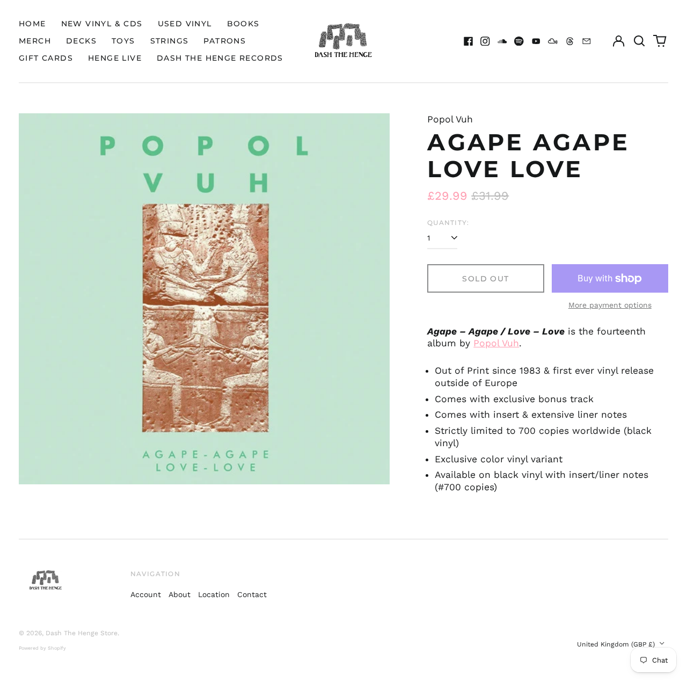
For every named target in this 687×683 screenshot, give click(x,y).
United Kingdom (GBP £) (617, 644)
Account (145, 594)
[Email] (586, 41)
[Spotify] (519, 41)
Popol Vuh (496, 343)
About (180, 594)
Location (214, 594)
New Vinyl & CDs (102, 23)
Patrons (224, 41)
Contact (252, 594)
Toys (123, 41)
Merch (35, 41)
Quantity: (448, 223)
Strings (169, 41)
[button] (639, 41)
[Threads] (570, 41)
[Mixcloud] (553, 41)
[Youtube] (536, 41)
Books (243, 23)
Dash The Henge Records (220, 58)
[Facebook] (468, 41)
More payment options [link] (610, 305)
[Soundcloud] (502, 41)
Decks (81, 41)
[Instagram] (485, 41)
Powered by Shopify (42, 648)
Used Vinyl (185, 23)
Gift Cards (46, 58)
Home (32, 23)
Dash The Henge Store (82, 633)
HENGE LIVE (115, 58)
